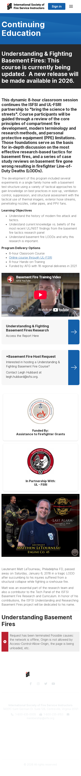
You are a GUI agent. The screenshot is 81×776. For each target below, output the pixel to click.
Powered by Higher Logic (40, 771)
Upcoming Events (40, 733)
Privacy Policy (40, 751)
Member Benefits (40, 729)
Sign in (57, 6)
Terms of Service (40, 748)
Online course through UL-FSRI (30, 257)
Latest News (40, 736)
